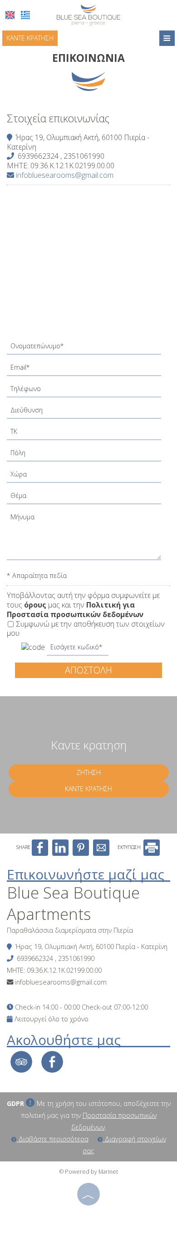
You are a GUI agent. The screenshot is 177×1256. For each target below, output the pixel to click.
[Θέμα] (88, 498)
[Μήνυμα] (88, 538)
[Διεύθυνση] (88, 412)
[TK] (88, 434)
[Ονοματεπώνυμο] (88, 348)
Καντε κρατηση (30, 38)
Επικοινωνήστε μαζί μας (85, 874)
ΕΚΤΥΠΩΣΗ (130, 847)
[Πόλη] (88, 455)
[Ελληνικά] (25, 15)
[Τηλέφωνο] (88, 391)
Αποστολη (88, 670)
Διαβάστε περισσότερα (52, 1139)
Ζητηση (88, 772)
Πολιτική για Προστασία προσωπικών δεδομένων (75, 609)
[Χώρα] (88, 476)
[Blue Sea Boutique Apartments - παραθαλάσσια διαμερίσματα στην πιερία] (88, 15)
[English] (10, 15)
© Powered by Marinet (88, 1172)
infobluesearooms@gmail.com (63, 175)
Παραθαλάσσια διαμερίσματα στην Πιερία (70, 930)
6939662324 (38, 156)
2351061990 (84, 156)
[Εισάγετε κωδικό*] (77, 649)
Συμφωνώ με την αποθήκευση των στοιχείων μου (86, 628)
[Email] (88, 370)
